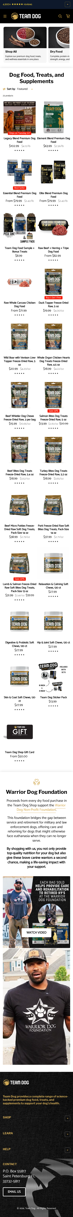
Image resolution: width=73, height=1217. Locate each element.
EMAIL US (14, 1191)
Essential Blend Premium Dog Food (19, 195)
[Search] (60, 16)
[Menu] (5, 16)
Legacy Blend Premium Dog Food (19, 140)
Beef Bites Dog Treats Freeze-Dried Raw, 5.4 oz (20, 472)
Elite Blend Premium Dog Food (53, 195)
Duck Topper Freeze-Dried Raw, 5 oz (53, 304)
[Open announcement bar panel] (67, 4)
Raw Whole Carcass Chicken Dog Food (19, 304)
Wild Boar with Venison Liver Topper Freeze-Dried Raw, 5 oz (20, 361)
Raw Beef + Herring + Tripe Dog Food (53, 249)
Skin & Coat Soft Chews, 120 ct (19, 699)
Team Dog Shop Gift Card (19, 752)
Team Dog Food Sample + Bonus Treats (19, 249)
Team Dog (30, 1208)
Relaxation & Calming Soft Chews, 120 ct (53, 586)
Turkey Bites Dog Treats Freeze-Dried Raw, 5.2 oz (53, 472)
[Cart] (68, 16)
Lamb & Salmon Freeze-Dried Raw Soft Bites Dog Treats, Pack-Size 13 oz (19, 587)
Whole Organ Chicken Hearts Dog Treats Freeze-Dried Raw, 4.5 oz (53, 361)
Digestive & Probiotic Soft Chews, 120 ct (19, 644)
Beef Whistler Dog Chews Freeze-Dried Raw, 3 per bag (20, 417)
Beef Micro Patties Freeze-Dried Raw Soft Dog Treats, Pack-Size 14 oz (19, 529)
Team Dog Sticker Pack (53, 697)
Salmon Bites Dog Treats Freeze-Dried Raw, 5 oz (54, 417)
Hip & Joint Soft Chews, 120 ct (53, 642)
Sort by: (11, 89)
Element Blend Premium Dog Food (53, 140)
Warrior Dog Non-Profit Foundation (41, 807)
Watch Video (36, 932)
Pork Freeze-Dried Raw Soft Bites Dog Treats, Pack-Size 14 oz (53, 529)
